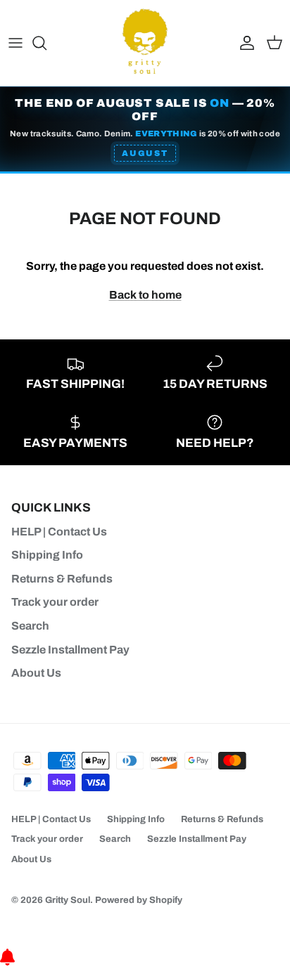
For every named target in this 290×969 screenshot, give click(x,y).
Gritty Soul (67, 900)
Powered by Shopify (138, 900)
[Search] (46, 42)
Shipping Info (47, 555)
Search (30, 626)
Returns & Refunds (62, 579)
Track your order (55, 602)
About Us (36, 673)
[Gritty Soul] (145, 43)
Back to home (145, 295)
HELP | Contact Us (59, 532)
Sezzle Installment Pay (70, 650)
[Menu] (15, 42)
